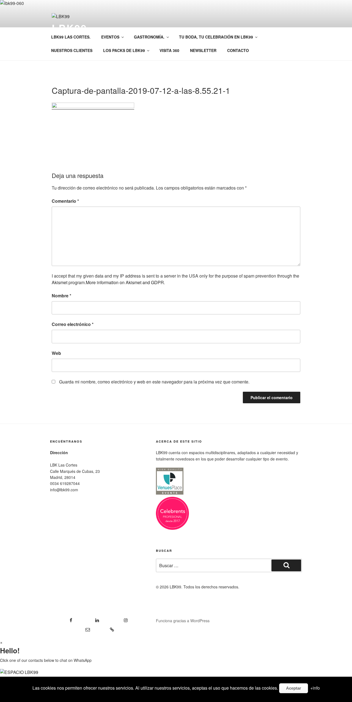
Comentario (65, 201)
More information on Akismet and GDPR (125, 282)
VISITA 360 (169, 50)
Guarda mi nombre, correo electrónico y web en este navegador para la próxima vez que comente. (154, 382)
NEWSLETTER (203, 50)
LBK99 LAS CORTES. (70, 37)
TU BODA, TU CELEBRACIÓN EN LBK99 (216, 37)
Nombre (61, 295)
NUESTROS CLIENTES (71, 50)
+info (315, 688)
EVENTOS (110, 37)
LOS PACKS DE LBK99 (124, 50)
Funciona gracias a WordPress (183, 620)
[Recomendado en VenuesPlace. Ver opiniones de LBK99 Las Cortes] (169, 493)
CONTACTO (238, 50)
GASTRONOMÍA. (149, 37)
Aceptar (293, 688)
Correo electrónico (73, 324)
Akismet (59, 282)
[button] (176, 675)
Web (56, 353)
